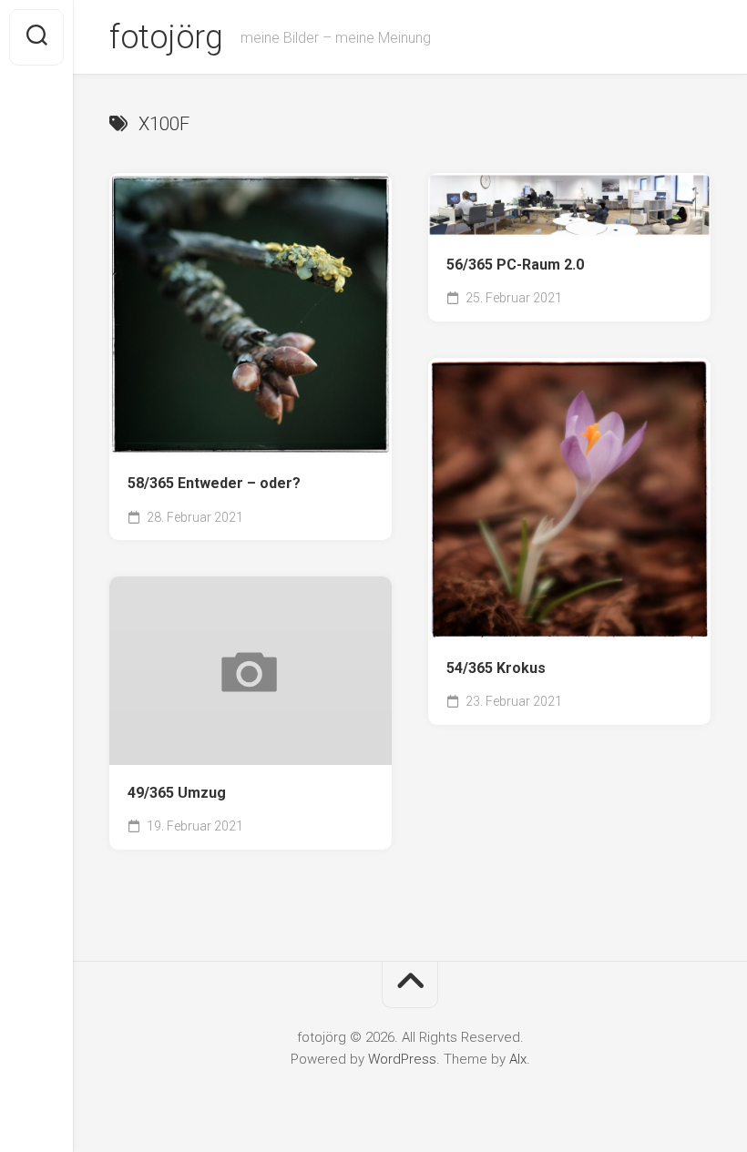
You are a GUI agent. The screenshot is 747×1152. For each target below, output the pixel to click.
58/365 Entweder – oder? (214, 483)
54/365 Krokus (496, 668)
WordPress (402, 1059)
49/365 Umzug (177, 792)
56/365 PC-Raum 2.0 (515, 264)
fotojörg (165, 37)
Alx (518, 1059)
